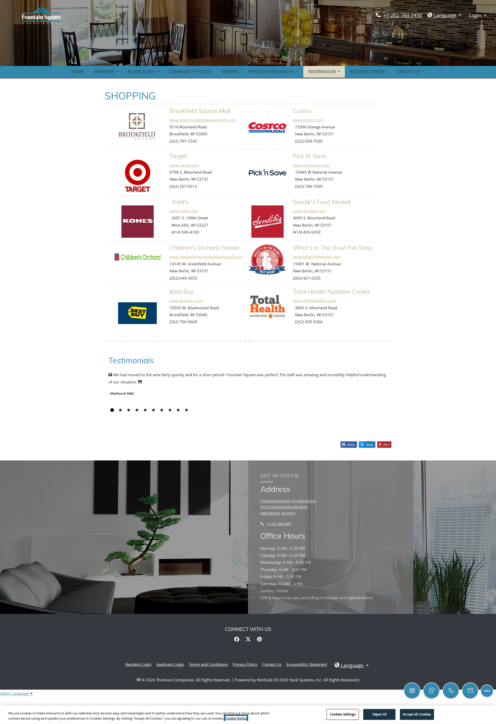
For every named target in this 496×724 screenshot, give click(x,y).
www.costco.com (308, 119)
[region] (248, 715)
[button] (444, 15)
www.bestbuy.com (186, 300)
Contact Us (271, 664)
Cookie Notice (236, 718)
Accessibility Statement (306, 664)
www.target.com (184, 165)
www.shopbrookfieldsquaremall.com (202, 119)
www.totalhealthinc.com (314, 300)
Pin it (386, 444)
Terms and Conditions (208, 664)
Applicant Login (170, 664)
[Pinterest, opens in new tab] (259, 639)
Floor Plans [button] (142, 71)
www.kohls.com (183, 210)
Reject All (379, 714)
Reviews (229, 71)
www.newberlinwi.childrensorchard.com (205, 256)
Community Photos (190, 71)
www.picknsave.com (311, 165)
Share (351, 444)
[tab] (112, 410)
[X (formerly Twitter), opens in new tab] (248, 639)
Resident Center (367, 71)
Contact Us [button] (408, 71)
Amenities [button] (104, 71)
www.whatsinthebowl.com (316, 256)
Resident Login (138, 664)
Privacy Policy (245, 664)
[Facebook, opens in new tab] (236, 639)
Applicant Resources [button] (271, 71)
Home (78, 71)
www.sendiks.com (309, 210)
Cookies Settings (343, 714)
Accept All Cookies (417, 714)
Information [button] (322, 71)
